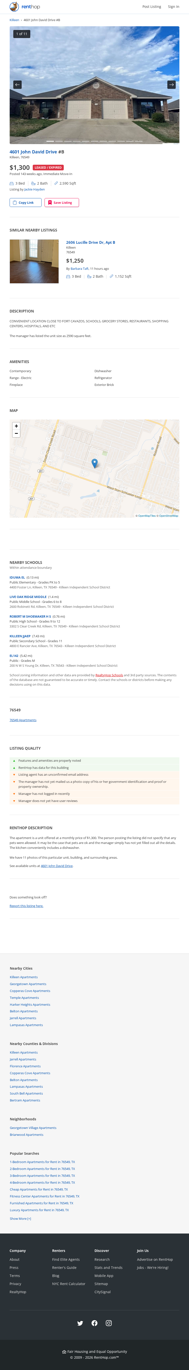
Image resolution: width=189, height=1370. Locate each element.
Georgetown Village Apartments (33, 1128)
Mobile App (103, 1275)
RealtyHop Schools (109, 675)
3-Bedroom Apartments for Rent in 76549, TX (42, 1175)
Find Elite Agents (66, 1259)
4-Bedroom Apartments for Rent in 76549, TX (42, 1182)
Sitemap (101, 1283)
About (14, 1259)
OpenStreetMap (168, 515)
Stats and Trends (108, 1267)
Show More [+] (20, 1218)
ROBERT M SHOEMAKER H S (30, 616)
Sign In (173, 6)
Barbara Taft (80, 268)
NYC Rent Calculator (68, 1283)
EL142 (14, 655)
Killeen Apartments (24, 977)
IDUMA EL (17, 577)
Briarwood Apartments (26, 1134)
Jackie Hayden (34, 189)
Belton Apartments (24, 1011)
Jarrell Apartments (23, 1018)
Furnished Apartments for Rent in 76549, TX (41, 1203)
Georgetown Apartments (28, 984)
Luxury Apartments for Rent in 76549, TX (39, 1210)
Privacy (15, 1283)
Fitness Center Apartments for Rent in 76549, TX (44, 1196)
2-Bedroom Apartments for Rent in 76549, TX (42, 1169)
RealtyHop (18, 1291)
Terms (15, 1275)
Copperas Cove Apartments (30, 991)
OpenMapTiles (147, 515)
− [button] (16, 433)
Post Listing (151, 6)
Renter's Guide (64, 1267)
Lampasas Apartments (26, 1025)
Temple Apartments (24, 997)
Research (102, 1259)
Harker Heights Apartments (30, 1004)
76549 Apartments (23, 720)
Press (14, 1267)
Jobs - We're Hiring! (153, 1267)
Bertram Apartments (25, 1100)
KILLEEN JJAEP (20, 636)
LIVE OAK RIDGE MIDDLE (28, 597)
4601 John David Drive (34, 152)
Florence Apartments (25, 1066)
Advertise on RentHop (155, 1259)
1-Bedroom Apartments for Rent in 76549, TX (42, 1162)
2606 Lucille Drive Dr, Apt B (90, 242)
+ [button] (16, 426)
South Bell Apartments (26, 1093)
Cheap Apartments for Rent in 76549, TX (39, 1189)
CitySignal (102, 1291)
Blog (55, 1275)
